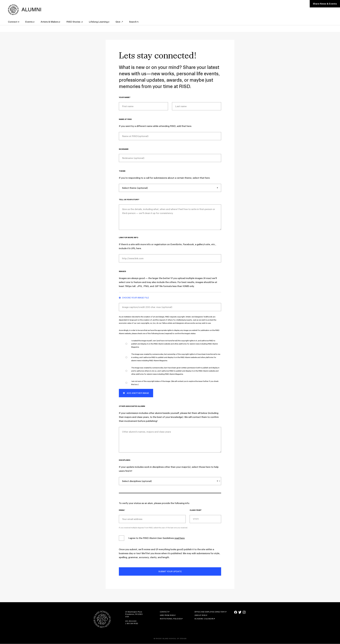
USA (127, 617)
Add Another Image (137, 393)
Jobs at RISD (200, 615)
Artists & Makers (50, 21)
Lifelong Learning (98, 21)
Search (133, 21)
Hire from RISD (167, 615)
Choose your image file (135, 298)
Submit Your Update (170, 571)
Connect (12, 21)
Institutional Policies (170, 619)
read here (179, 538)
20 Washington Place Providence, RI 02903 (134, 613)
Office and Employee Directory (209, 612)
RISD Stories (73, 21)
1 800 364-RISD (131, 623)
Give (118, 21)
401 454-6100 (130, 621)
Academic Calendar (204, 619)
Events (29, 21)
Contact (164, 612)
